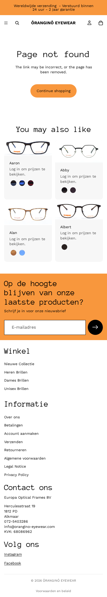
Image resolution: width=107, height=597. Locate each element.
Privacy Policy (16, 475)
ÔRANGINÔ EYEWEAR (59, 580)
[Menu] (6, 23)
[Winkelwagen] (100, 23)
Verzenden (13, 442)
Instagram (13, 554)
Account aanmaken (21, 433)
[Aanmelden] (95, 327)
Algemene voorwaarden (25, 458)
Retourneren (15, 450)
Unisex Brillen (16, 389)
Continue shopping (53, 91)
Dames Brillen (16, 380)
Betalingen (13, 425)
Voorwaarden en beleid (53, 591)
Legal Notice (15, 466)
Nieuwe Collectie (19, 364)
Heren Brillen (16, 372)
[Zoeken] (17, 23)
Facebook (12, 563)
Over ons (12, 417)
